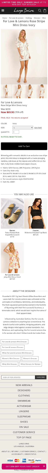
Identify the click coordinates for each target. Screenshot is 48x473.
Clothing (24, 395)
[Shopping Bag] (44, 10)
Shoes (24, 421)
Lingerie (24, 411)
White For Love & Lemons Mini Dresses (17, 353)
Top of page (24, 437)
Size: (3, 127)
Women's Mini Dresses (10, 358)
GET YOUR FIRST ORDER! (25, 466)
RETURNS (15, 451)
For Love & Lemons (11, 102)
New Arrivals (24, 385)
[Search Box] (39, 10)
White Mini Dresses (9, 364)
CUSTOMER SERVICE (28, 451)
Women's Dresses (30, 358)
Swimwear (24, 400)
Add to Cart (24, 146)
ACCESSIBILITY (17, 454)
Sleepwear (23, 416)
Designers (24, 390)
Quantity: (5, 132)
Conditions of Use (27, 470)
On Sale (24, 426)
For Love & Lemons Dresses (12, 347)
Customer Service (24, 432)
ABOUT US (6, 451)
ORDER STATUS (30, 454)
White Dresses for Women (30, 364)
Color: (4, 123)
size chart (38, 127)
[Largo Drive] (24, 9)
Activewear (24, 406)
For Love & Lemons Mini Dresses (14, 342)
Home (4, 18)
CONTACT (41, 451)
